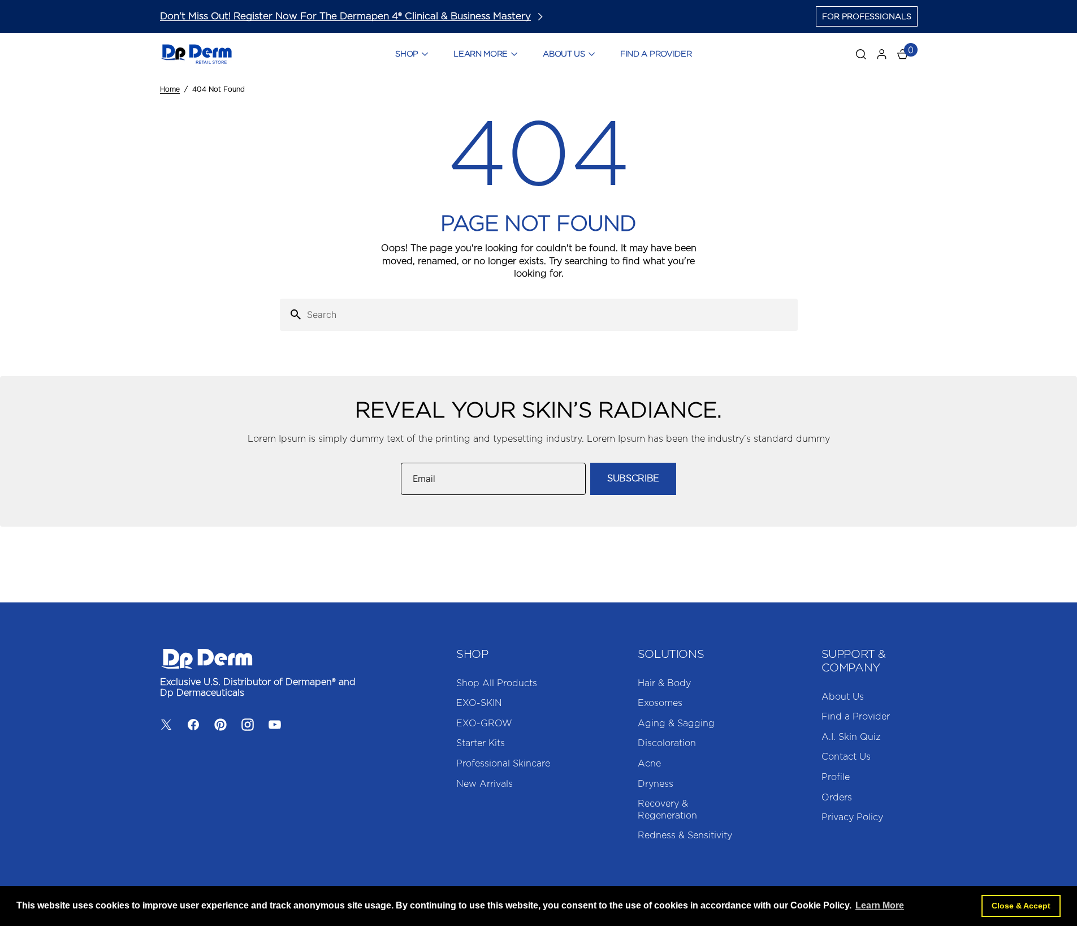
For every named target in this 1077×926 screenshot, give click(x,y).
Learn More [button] (879, 905)
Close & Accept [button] (1021, 905)
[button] (882, 54)
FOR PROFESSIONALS (866, 17)
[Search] (291, 315)
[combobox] (550, 315)
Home (170, 89)
